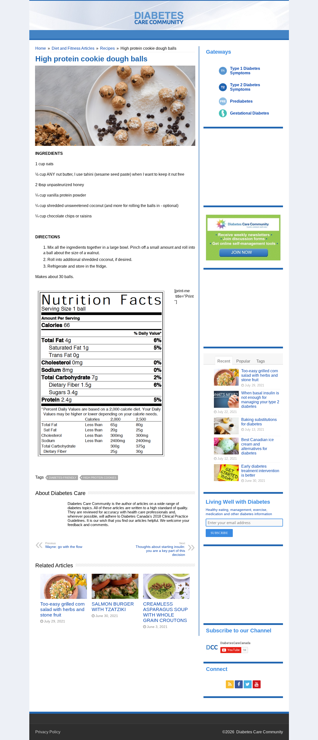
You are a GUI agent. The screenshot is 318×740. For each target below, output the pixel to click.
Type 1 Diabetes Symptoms (245, 70)
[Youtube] (257, 684)
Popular (243, 361)
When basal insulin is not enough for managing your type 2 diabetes (260, 400)
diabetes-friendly (62, 477)
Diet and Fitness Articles (73, 48)
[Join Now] (243, 237)
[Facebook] (239, 684)
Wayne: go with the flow (63, 545)
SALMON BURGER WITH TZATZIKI (113, 606)
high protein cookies (99, 477)
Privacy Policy (47, 732)
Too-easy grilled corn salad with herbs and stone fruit (62, 609)
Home (40, 48)
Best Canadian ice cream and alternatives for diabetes (257, 446)
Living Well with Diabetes (238, 502)
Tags (260, 361)
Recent (223, 361)
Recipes (107, 48)
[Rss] (230, 684)
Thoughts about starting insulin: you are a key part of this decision (160, 549)
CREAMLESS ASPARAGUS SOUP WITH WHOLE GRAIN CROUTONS (165, 612)
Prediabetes (241, 101)
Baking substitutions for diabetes (259, 421)
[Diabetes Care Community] (159, 17)
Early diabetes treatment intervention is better (260, 470)
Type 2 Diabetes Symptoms (245, 87)
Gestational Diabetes (249, 113)
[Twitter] (248, 684)
